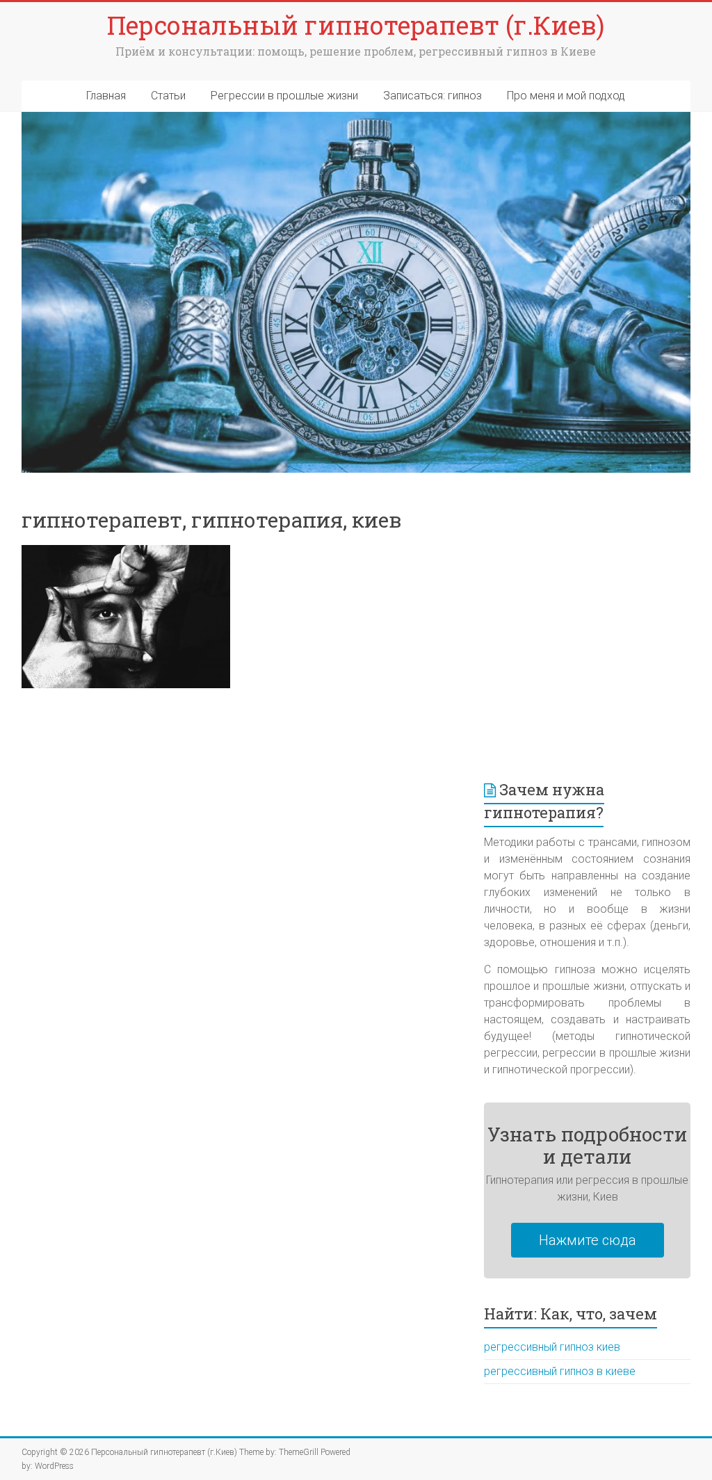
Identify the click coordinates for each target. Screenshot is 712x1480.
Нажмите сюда (587, 1240)
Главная (106, 95)
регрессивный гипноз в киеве (560, 1371)
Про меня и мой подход (566, 95)
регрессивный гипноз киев (552, 1346)
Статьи (168, 95)
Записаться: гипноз (432, 95)
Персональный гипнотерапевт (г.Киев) (355, 25)
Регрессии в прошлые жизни (284, 95)
